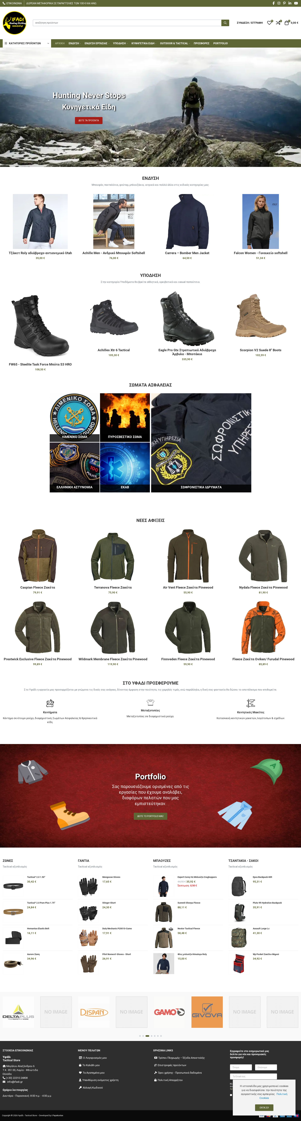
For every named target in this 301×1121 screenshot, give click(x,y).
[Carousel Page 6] (158, 1036)
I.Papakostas (57, 1115)
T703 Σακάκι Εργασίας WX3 (187, 253)
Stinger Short (109, 903)
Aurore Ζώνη (33, 954)
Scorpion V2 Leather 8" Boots (113, 350)
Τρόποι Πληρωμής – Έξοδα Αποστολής (181, 1057)
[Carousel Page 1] (140, 1036)
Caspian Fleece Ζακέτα (37, 587)
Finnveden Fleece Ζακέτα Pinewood (188, 659)
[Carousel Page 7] (161, 1036)
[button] (269, 23)
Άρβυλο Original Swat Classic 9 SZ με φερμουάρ (187, 352)
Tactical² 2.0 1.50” (36, 877)
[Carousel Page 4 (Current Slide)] (150, 1036)
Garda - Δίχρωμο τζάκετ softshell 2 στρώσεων (113, 255)
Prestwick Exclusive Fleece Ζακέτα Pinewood (38, 659)
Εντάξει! (264, 1107)
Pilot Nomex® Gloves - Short (116, 954)
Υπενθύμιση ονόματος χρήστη (100, 1080)
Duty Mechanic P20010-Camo (117, 928)
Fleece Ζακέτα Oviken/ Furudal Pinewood (263, 659)
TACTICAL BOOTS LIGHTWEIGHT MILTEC (260, 350)
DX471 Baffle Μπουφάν (40, 253)
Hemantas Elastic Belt (38, 928)
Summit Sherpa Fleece (189, 903)
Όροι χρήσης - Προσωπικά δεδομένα (180, 1072)
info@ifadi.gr (15, 1081)
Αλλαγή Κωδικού (93, 1087)
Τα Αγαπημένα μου (94, 1072)
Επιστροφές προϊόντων (172, 1065)
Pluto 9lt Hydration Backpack (267, 903)
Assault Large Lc (261, 928)
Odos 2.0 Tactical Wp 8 (40, 350)
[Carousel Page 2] (143, 1036)
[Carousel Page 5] (155, 1036)
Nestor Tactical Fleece (189, 928)
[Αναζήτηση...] (225, 23)
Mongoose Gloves (111, 877)
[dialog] (264, 1098)
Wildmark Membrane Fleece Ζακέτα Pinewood (113, 659)
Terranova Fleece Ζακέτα (113, 587)
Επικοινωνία (14, 3)
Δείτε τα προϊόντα (89, 120)
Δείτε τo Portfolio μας (150, 816)
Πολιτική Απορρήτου (170, 1080)
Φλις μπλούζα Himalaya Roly (192, 954)
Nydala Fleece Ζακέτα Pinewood (263, 587)
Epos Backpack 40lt (262, 877)
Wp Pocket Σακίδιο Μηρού (266, 954)
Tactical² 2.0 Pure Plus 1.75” (41, 903)
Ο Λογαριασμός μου (95, 1057)
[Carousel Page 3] (146, 1036)
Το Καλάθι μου (91, 1065)
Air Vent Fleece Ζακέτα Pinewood (188, 587)
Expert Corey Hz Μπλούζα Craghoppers (197, 877)
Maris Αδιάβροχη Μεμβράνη (260, 253)
